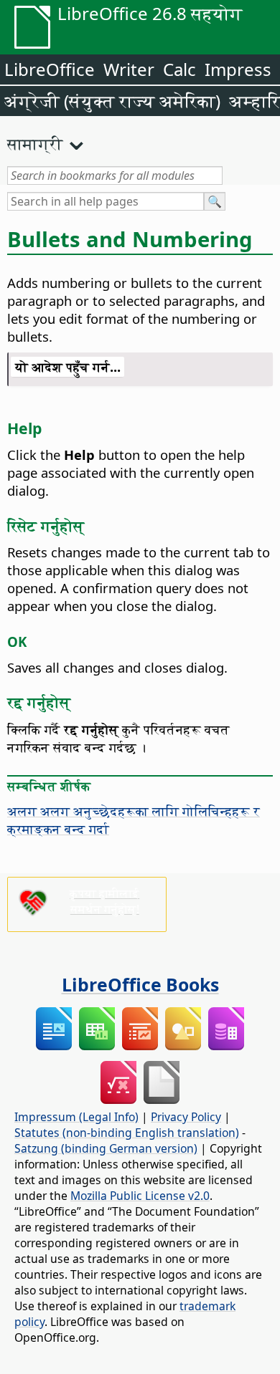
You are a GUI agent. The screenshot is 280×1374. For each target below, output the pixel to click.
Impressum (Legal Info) (76, 1117)
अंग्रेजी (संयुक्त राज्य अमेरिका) (112, 100)
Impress (238, 69)
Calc (179, 69)
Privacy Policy (186, 1117)
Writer (128, 69)
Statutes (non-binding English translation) (126, 1132)
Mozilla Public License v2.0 (140, 1196)
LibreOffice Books (140, 984)
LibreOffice (49, 69)
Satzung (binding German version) (105, 1148)
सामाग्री (35, 143)
